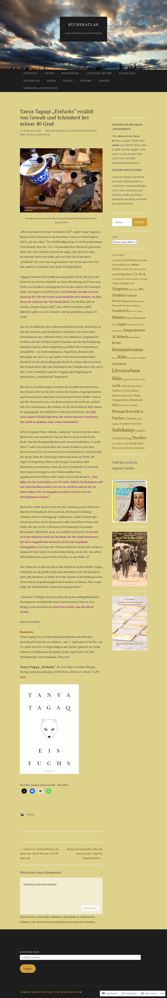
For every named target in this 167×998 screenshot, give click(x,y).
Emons (140, 301)
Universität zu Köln (120, 443)
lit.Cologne (139, 357)
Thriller (139, 437)
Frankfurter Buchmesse (131, 306)
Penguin (117, 400)
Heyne (129, 317)
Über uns (85, 80)
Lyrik (116, 385)
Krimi (116, 343)
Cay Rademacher (118, 279)
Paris (137, 395)
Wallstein (121, 448)
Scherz (139, 419)
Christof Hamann (132, 279)
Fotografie (117, 305)
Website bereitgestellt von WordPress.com (51, 992)
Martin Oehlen (134, 385)
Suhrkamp (123, 430)
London (142, 379)
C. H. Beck (138, 274)
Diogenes (120, 288)
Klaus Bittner (134, 337)
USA (114, 447)
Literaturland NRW (99, 73)
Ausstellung (130, 260)
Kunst (114, 358)
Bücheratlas (83, 24)
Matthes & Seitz (121, 390)
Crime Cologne (121, 283)
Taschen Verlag (121, 438)
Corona (143, 278)
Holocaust (139, 317)
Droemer (133, 289)
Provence (125, 405)
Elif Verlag (132, 301)
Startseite (30, 73)
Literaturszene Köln (130, 379)
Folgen (28, 968)
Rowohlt (133, 411)
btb (113, 274)
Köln (122, 357)
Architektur (117, 260)
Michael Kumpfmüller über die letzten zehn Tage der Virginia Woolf (85, 853)
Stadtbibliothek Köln (131, 423)
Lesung (130, 358)
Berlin (127, 265)
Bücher (49, 73)
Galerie (68, 80)
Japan (122, 324)
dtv (141, 288)
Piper (116, 405)
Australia (142, 260)
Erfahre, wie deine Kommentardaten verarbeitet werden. (57, 922)
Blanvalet (133, 269)
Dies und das (31, 80)
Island (114, 325)
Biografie (125, 269)
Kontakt (104, 80)
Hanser (119, 317)
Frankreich (120, 310)
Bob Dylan (142, 269)
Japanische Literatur (135, 324)
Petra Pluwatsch (132, 400)
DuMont (118, 295)
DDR (132, 283)
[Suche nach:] (129, 222)
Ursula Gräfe (136, 443)
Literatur (119, 363)
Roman (118, 411)
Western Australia (134, 447)
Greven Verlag (136, 311)
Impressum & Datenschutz (40, 88)
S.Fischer (130, 418)
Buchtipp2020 (123, 274)
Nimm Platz (128, 395)
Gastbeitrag (127, 73)
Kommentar (90, 908)
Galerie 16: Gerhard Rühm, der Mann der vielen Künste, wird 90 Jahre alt (39, 853)
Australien (118, 264)
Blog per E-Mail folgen (29, 952)
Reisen (51, 80)
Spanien (115, 423)
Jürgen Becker (117, 331)
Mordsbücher (70, 73)
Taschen (140, 430)
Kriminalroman (127, 349)
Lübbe (124, 385)
